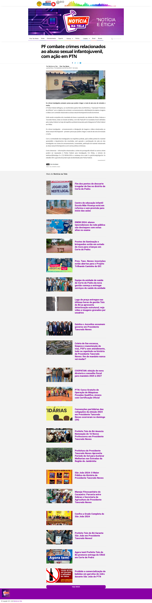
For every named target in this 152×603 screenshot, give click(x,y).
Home (42, 38)
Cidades (85, 38)
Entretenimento (51, 38)
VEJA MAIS (76, 587)
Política (69, 38)
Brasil (93, 38)
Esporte (60, 38)
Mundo (100, 38)
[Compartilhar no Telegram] (80, 63)
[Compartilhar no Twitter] (75, 63)
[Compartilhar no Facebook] (72, 63)
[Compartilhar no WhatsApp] (77, 63)
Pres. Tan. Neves (33, 38)
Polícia (77, 38)
